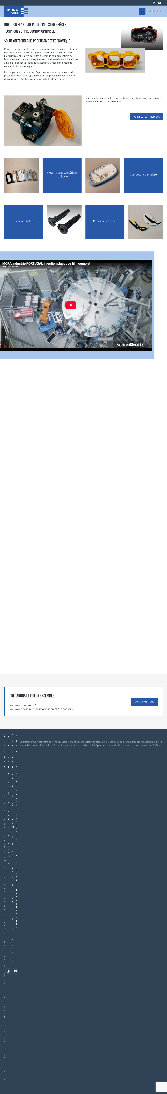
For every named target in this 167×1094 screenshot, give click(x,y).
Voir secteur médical (146, 116)
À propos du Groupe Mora (13, 806)
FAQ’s (9, 856)
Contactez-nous (144, 701)
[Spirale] (16, 11)
